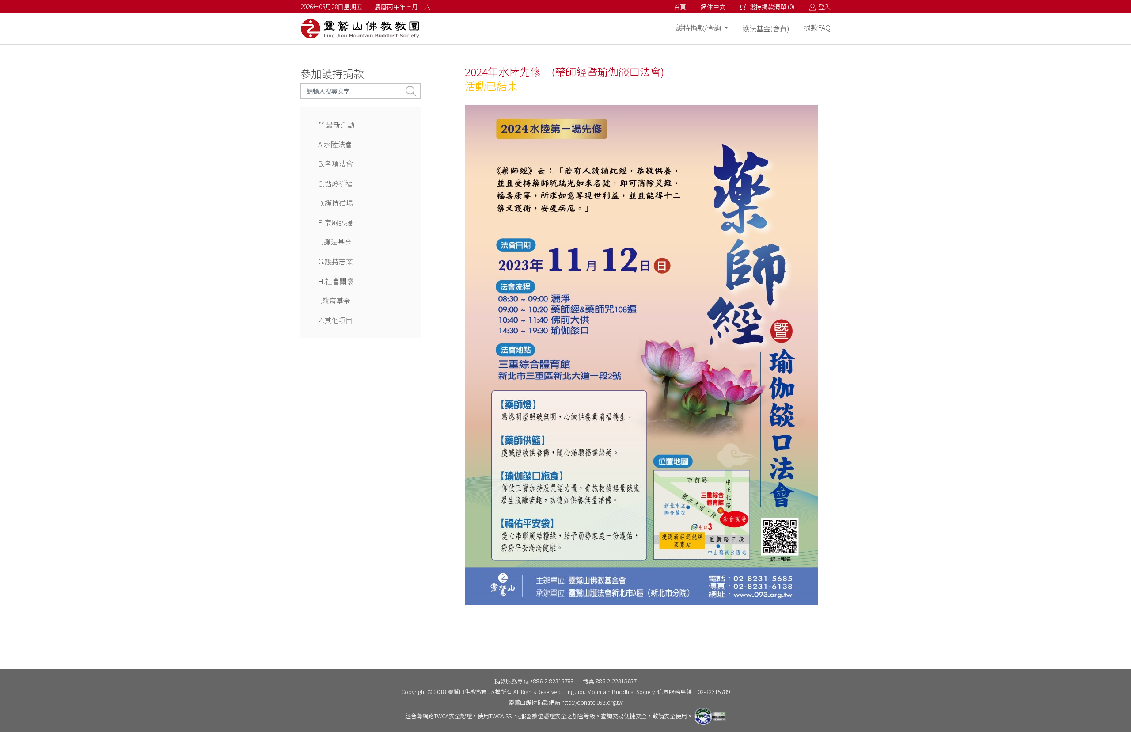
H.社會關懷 (335, 281)
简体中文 (713, 6)
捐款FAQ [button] (817, 27)
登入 (824, 6)
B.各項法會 (335, 163)
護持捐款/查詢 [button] (699, 27)
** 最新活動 (336, 124)
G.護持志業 (335, 261)
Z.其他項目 (335, 320)
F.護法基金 (335, 241)
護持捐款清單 (771, 6)
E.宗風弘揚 (335, 222)
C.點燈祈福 (335, 183)
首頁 (680, 6)
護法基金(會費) (765, 28)
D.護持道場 (335, 203)
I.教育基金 (334, 300)
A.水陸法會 (335, 144)
